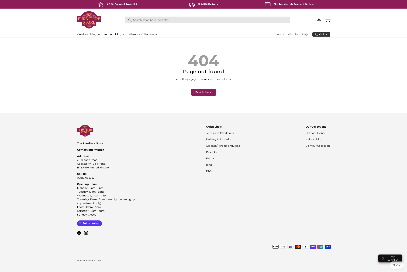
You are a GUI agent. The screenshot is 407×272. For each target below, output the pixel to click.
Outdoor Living (87, 34)
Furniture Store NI (93, 260)
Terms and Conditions (220, 133)
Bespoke (211, 152)
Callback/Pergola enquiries (223, 145)
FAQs (305, 34)
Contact (279, 34)
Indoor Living (112, 34)
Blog (209, 164)
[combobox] (207, 20)
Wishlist (293, 34)
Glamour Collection (141, 34)
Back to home (203, 92)
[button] (327, 19)
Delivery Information (219, 139)
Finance (211, 158)
